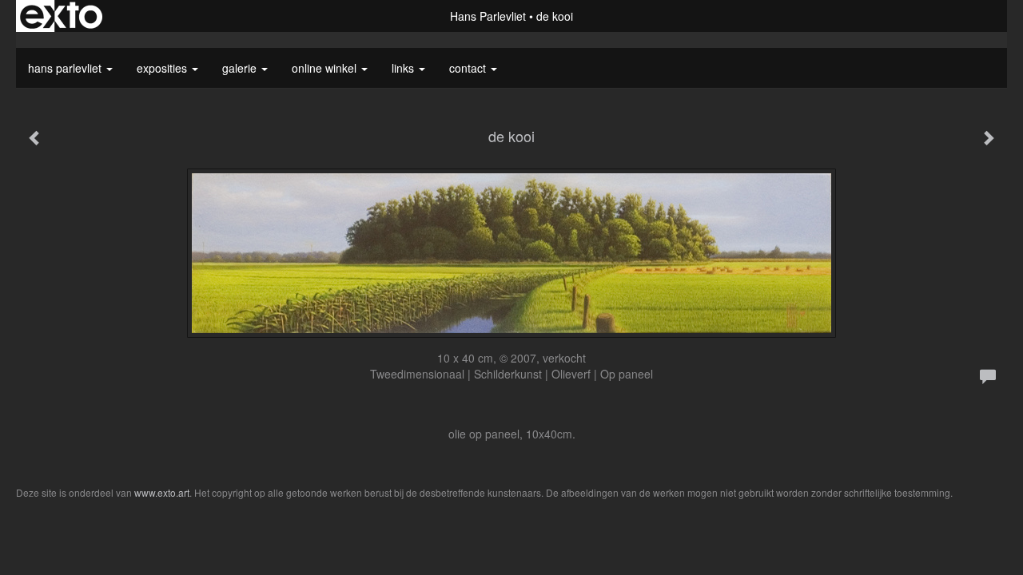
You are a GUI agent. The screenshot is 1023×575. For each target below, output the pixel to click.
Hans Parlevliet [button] (66, 68)
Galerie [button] (241, 68)
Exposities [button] (163, 68)
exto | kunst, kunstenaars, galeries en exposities (61, 16)
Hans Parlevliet (488, 16)
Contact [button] (469, 68)
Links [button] (404, 68)
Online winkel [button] (326, 68)
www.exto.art (161, 492)
